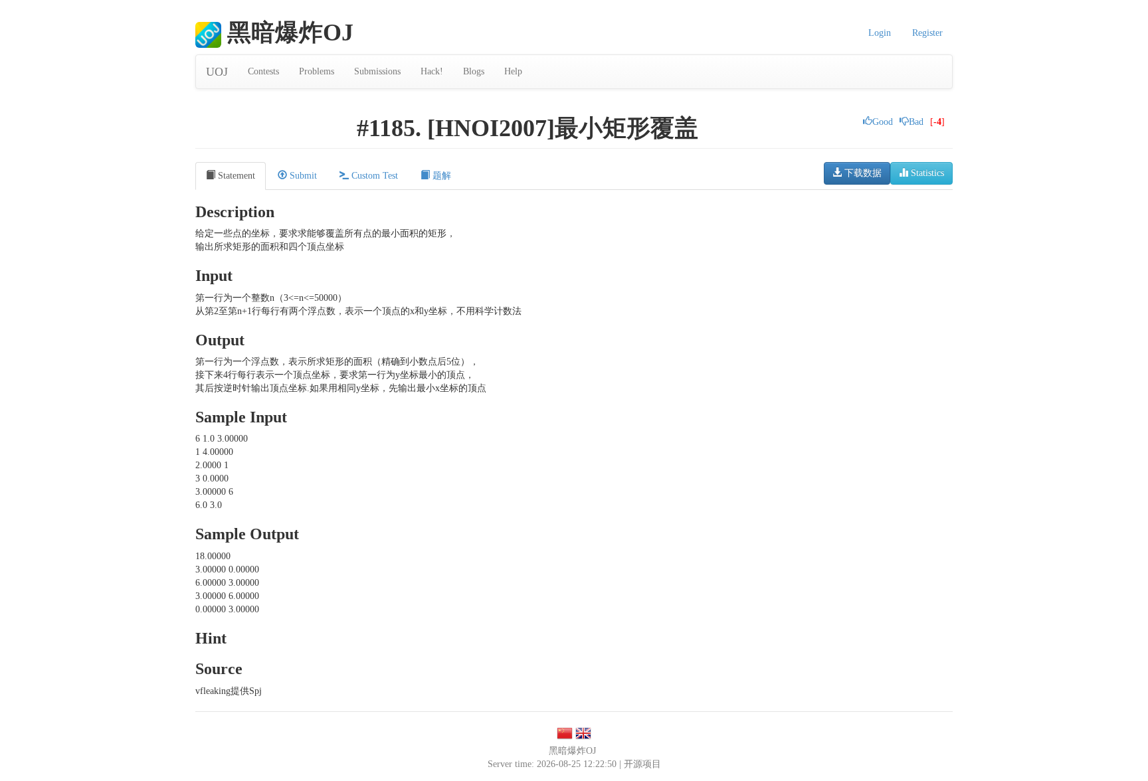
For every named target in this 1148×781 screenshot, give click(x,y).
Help (513, 71)
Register (927, 33)
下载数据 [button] (862, 173)
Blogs (473, 71)
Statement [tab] (235, 176)
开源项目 (642, 764)
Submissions (377, 71)
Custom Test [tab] (373, 176)
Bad (916, 122)
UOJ (217, 71)
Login (879, 33)
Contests (263, 71)
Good (882, 122)
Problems (316, 71)
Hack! (432, 71)
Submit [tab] (302, 176)
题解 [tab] (440, 176)
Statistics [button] (926, 173)
